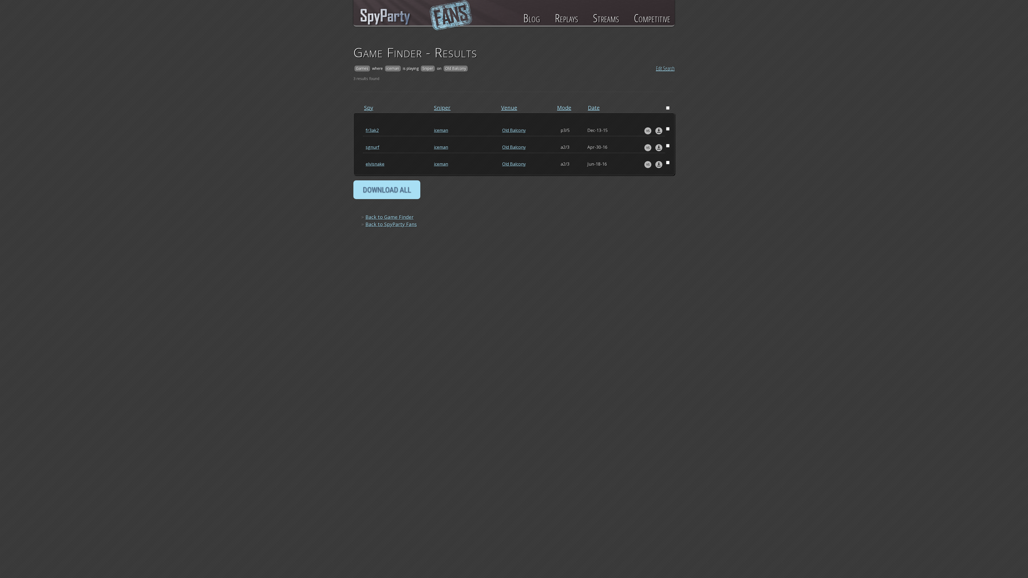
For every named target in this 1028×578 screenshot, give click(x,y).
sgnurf (372, 147)
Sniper (442, 107)
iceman (441, 130)
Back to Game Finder (389, 217)
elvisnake (375, 164)
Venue (509, 107)
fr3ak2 (372, 130)
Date (594, 107)
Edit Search (665, 68)
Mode (564, 107)
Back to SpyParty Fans (391, 224)
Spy (368, 107)
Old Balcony (514, 130)
